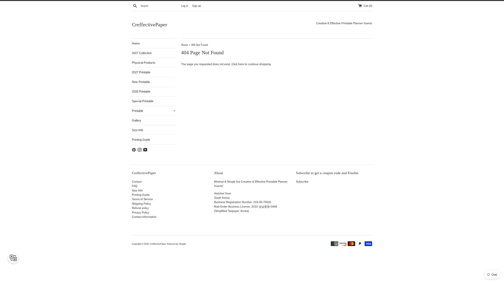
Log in (184, 6)
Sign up (196, 6)
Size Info (137, 130)
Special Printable (142, 101)
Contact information (144, 216)
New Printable (141, 82)
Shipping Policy (141, 203)
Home (136, 43)
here (241, 64)
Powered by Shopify (176, 244)
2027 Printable (141, 72)
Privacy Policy (140, 212)
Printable (153, 110)
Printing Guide (141, 139)
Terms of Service (142, 199)
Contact (137, 181)
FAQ (134, 185)
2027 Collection (142, 53)
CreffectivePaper (149, 25)
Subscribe (302, 181)
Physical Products (143, 62)
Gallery (136, 120)
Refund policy (140, 207)
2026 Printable (141, 91)
